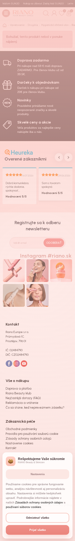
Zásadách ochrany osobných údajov (39, 502)
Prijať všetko (37, 529)
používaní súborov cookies (23, 507)
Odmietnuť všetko (37, 517)
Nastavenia (38, 474)
